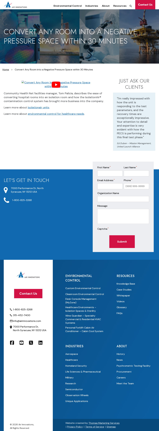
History (121, 354)
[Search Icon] (130, 6)
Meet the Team (125, 383)
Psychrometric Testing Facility (133, 365)
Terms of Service (94, 426)
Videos (121, 301)
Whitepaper (123, 295)
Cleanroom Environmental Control (84, 294)
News (120, 360)
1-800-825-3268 (22, 200)
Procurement (124, 371)
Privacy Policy (75, 426)
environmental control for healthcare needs (56, 114)
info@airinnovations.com (27, 321)
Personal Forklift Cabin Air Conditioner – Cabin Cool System (84, 329)
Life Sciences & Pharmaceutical (83, 371)
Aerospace (71, 354)
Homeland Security (76, 365)
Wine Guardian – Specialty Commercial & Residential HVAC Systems (83, 319)
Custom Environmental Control (82, 288)
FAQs (120, 313)
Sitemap (111, 426)
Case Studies (124, 289)
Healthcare (71, 360)
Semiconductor (74, 389)
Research (70, 383)
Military (69, 377)
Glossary (122, 307)
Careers (121, 377)
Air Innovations (26, 424)
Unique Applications (76, 401)
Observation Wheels (77, 395)
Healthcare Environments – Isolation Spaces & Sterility (80, 309)
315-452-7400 (21, 315)
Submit (122, 241)
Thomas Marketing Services (104, 423)
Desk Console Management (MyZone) (80, 300)
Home (5, 69)
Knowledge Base (126, 283)
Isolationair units (38, 107)
